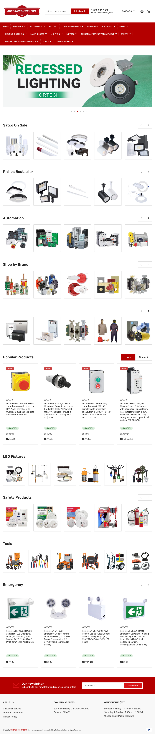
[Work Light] (90, 474)
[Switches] (138, 145)
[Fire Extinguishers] (138, 517)
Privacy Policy (10, 716)
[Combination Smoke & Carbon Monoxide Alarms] (47, 517)
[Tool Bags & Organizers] (17, 331)
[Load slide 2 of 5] (74, 111)
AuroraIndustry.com (18, 730)
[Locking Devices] (138, 331)
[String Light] (115, 474)
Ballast (53, 26)
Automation (36, 26)
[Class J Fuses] (17, 284)
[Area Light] (14, 474)
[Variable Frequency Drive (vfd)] (77, 145)
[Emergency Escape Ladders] (108, 517)
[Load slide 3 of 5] (77, 111)
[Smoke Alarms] (77, 517)
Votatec (10, 627)
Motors (70, 34)
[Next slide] (86, 111)
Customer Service (12, 708)
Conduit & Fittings (71, 26)
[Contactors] (108, 145)
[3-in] (47, 284)
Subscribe (133, 685)
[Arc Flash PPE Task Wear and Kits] (108, 331)
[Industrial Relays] (17, 145)
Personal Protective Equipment (97, 34)
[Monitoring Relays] (47, 145)
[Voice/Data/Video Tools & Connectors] (140, 561)
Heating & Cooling (14, 34)
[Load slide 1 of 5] (71, 111)
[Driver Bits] (47, 331)
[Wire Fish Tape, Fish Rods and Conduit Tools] (64, 561)
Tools (46, 41)
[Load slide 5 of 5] (83, 111)
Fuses (122, 26)
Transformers (63, 41)
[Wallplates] (108, 284)
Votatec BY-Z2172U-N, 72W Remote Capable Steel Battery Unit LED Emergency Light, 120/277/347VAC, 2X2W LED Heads (96, 636)
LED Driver (92, 26)
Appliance (18, 26)
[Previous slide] (68, 111)
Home (5, 26)
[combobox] (67, 11)
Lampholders (37, 34)
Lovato (128, 357)
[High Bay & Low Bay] (39, 474)
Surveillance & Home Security (20, 41)
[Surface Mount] (64, 474)
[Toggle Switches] (77, 331)
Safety (124, 34)
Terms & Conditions (13, 712)
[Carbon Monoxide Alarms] (17, 517)
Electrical (107, 26)
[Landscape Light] (140, 474)
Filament (143, 357)
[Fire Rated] (77, 284)
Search (81, 11)
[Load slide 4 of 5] (80, 111)
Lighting (55, 34)
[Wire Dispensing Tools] (115, 561)
